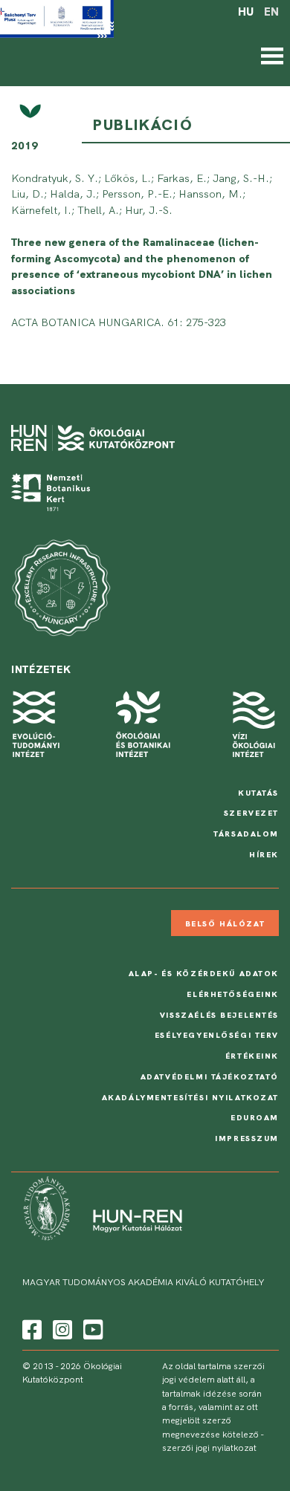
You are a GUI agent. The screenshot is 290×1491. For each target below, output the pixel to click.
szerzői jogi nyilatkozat (209, 1448)
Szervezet (251, 813)
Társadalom (246, 833)
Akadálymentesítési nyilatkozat (190, 1097)
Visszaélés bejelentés (219, 1015)
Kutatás (258, 792)
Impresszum (247, 1138)
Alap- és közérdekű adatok (204, 973)
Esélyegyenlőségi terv (217, 1035)
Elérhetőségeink (233, 994)
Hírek (264, 854)
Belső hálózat (225, 923)
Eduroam (255, 1117)
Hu (246, 11)
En (271, 11)
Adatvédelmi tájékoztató (210, 1076)
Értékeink (252, 1055)
